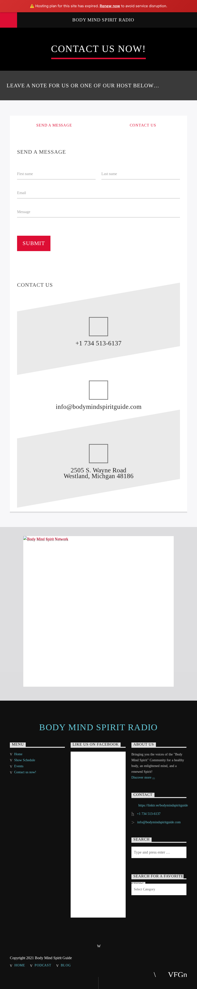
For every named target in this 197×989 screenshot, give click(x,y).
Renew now (110, 6)
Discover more (141, 777)
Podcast (43, 965)
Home (18, 754)
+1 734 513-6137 (148, 814)
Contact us (143, 125)
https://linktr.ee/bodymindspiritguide (163, 805)
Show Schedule (24, 760)
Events (18, 766)
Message (23, 212)
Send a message (54, 125)
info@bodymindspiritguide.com (159, 822)
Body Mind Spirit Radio (103, 19)
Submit (34, 243)
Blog (66, 965)
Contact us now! (25, 772)
